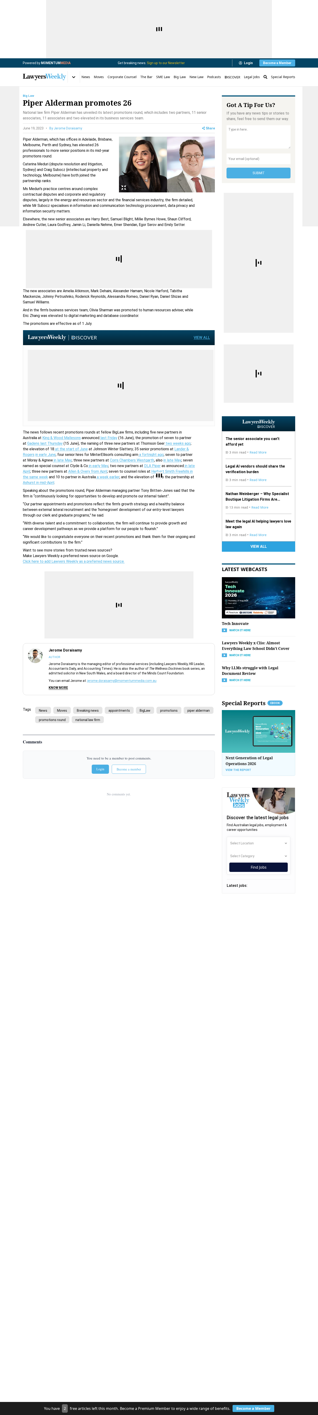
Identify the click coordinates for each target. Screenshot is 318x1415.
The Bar (146, 77)
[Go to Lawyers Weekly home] (44, 77)
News (85, 77)
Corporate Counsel (122, 77)
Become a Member (277, 63)
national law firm (87, 719)
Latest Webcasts (244, 569)
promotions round (52, 719)
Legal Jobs (252, 77)
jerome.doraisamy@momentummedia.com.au (121, 681)
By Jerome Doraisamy (65, 128)
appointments (119, 710)
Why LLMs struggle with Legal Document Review (250, 670)
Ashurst (29, 482)
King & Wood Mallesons (61, 438)
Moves (99, 77)
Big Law (180, 77)
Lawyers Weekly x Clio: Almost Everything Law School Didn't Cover (255, 645)
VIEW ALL (202, 337)
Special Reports (283, 77)
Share (210, 128)
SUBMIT (259, 173)
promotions (169, 710)
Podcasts (214, 77)
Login (248, 63)
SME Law (163, 77)
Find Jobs (259, 867)
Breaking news (88, 710)
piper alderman (198, 710)
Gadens (33, 443)
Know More (58, 688)
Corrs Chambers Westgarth (132, 460)
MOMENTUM (56, 63)
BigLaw (145, 710)
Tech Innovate (235, 623)
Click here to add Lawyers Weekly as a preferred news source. (74, 561)
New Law (196, 77)
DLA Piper (152, 466)
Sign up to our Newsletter (166, 63)
